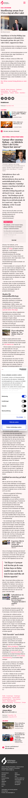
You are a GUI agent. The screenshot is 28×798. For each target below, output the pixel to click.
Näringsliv (4, 774)
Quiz (3, 786)
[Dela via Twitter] (5, 98)
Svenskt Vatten (16, 697)
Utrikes (3, 783)
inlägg (10, 248)
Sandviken (22, 92)
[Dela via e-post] (12, 98)
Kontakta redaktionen (19, 778)
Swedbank (14, 91)
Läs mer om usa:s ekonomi (11, 131)
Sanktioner (19, 89)
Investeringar (9, 696)
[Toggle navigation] (24, 2)
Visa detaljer (19, 417)
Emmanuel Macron (7, 699)
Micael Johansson (10, 89)
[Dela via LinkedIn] (9, 98)
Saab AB (3, 89)
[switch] (24, 401)
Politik (4, 696)
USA (2, 94)
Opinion (3, 779)
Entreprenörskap (5, 778)
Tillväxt (4, 700)
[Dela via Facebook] (2, 98)
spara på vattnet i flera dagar (10, 310)
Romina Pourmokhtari (7, 702)
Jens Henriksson (5, 92)
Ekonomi (4, 776)
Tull (10, 91)
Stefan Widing (4, 91)
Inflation (12, 92)
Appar (16, 773)
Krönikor (3, 784)
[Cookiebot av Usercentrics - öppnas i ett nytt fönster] (19, 369)
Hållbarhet (4, 781)
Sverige (24, 702)
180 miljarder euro (9, 344)
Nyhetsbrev (17, 774)
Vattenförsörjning (6, 697)
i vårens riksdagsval (12, 646)
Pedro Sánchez (17, 699)
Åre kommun (17, 702)
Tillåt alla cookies (14, 422)
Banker (17, 92)
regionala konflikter (16, 652)
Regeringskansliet (11, 700)
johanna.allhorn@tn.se (10, 712)
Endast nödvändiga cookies (14, 427)
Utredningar (17, 696)
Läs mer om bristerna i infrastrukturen (12, 747)
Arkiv (16, 776)
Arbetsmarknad (5, 773)
